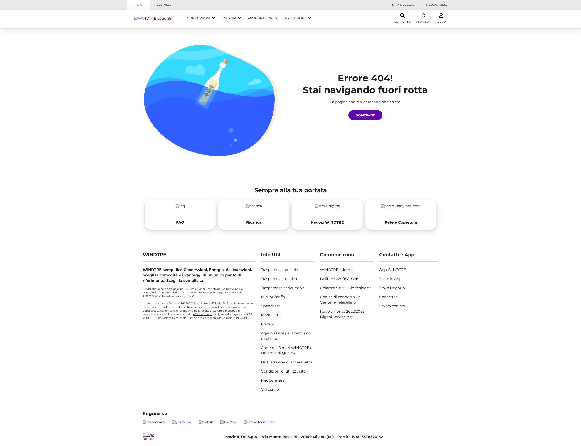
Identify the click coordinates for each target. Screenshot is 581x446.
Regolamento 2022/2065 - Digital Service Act (343, 314)
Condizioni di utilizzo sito (283, 371)
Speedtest (270, 306)
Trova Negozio (401, 4)
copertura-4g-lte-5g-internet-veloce (400, 215)
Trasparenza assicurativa (282, 288)
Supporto (402, 21)
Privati (139, 4)
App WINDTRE (392, 270)
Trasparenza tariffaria (279, 270)
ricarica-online (253, 215)
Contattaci (389, 297)
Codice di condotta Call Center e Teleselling (341, 300)
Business (163, 4)
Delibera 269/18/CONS (339, 279)
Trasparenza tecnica (279, 279)
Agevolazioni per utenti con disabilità (286, 336)
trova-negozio (327, 215)
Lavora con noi (392, 306)
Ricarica (423, 21)
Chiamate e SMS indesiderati (346, 288)
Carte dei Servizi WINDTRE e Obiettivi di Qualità (287, 350)
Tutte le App (390, 279)
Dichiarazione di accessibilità (286, 362)
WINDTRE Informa (337, 270)
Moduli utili (271, 315)
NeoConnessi (437, 4)
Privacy (267, 324)
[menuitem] (201, 19)
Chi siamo (270, 389)
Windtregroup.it (202, 314)
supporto (180, 215)
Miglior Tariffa (273, 297)
